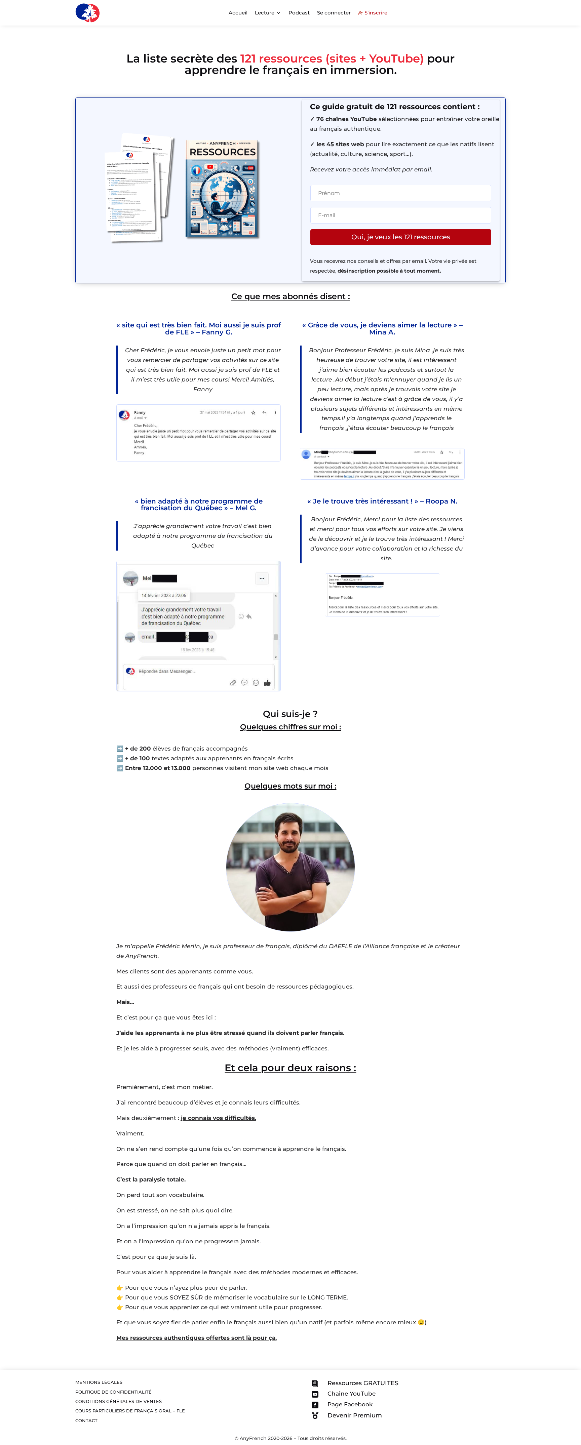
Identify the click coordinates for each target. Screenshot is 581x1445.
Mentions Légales (98, 1381)
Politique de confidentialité (113, 1391)
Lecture (264, 12)
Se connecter (334, 12)
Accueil (238, 12)
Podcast (299, 12)
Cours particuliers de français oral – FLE (130, 1410)
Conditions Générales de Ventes (118, 1401)
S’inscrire (375, 12)
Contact (86, 1420)
